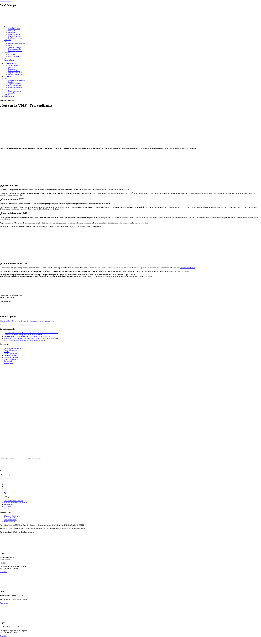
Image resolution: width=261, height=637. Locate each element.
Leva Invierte (8, 506)
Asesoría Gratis (9, 60)
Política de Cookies (10, 520)
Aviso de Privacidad (10, 518)
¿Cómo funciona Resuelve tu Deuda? (16, 502)
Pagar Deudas (8, 504)
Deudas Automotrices (15, 38)
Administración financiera (16, 43)
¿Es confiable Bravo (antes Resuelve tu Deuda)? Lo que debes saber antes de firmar (31, 333)
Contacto (7, 53)
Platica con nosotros (14, 56)
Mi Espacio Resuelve (22, 458)
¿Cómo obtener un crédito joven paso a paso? (41, 321)
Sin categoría (8, 361)
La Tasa (6, 508)
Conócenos (7, 40)
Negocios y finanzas (14, 47)
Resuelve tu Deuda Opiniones (13, 501)
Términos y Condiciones (12, 516)
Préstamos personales (15, 51)
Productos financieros (11, 359)
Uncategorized (8, 363)
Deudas (10, 45)
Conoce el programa (10, 63)
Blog (5, 41)
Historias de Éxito (14, 34)
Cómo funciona (13, 65)
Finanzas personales (14, 49)
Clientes (6, 58)
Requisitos (11, 32)
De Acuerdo (4, 603)
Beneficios (11, 30)
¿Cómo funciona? (14, 29)
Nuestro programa (10, 27)
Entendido (3, 572)
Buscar (2, 323)
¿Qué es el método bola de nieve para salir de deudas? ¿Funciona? (25, 340)
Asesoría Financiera (10, 350)
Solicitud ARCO (9, 521)
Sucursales (11, 54)
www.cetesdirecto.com (187, 268)
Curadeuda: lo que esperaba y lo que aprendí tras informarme (23, 334)
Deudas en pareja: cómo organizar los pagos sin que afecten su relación (27, 336)
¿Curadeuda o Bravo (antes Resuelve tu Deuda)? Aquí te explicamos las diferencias (31, 338)
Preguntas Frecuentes (15, 36)
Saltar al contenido (6, 1)
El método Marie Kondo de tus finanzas (13, 321)
